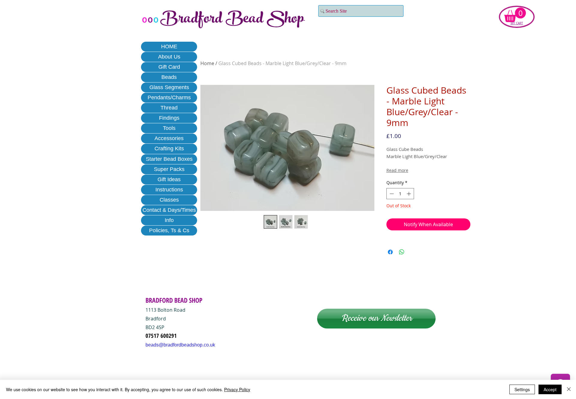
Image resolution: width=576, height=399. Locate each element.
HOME (169, 47)
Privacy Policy (237, 389)
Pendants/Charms (169, 97)
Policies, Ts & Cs (169, 230)
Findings (169, 118)
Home (207, 63)
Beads (169, 77)
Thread (169, 108)
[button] (515, 15)
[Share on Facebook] (390, 252)
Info (169, 220)
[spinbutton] (400, 193)
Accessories (169, 138)
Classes (169, 200)
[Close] (568, 389)
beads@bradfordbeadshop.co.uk (180, 344)
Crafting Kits (169, 149)
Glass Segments (169, 87)
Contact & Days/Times (169, 210)
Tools (169, 128)
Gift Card (169, 67)
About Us (169, 57)
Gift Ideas (169, 179)
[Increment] (409, 193)
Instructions (169, 190)
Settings (522, 389)
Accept (550, 389)
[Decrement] (391, 193)
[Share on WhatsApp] (401, 252)
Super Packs (169, 169)
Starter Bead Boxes (169, 159)
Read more (397, 170)
